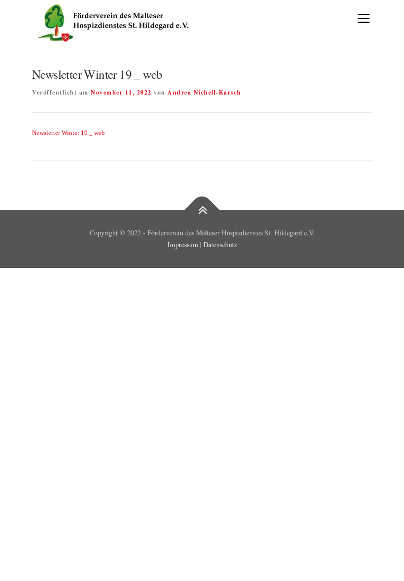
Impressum (183, 244)
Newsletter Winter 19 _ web (68, 132)
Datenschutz (220, 244)
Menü (362, 18)
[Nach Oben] (202, 210)
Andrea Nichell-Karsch (204, 92)
